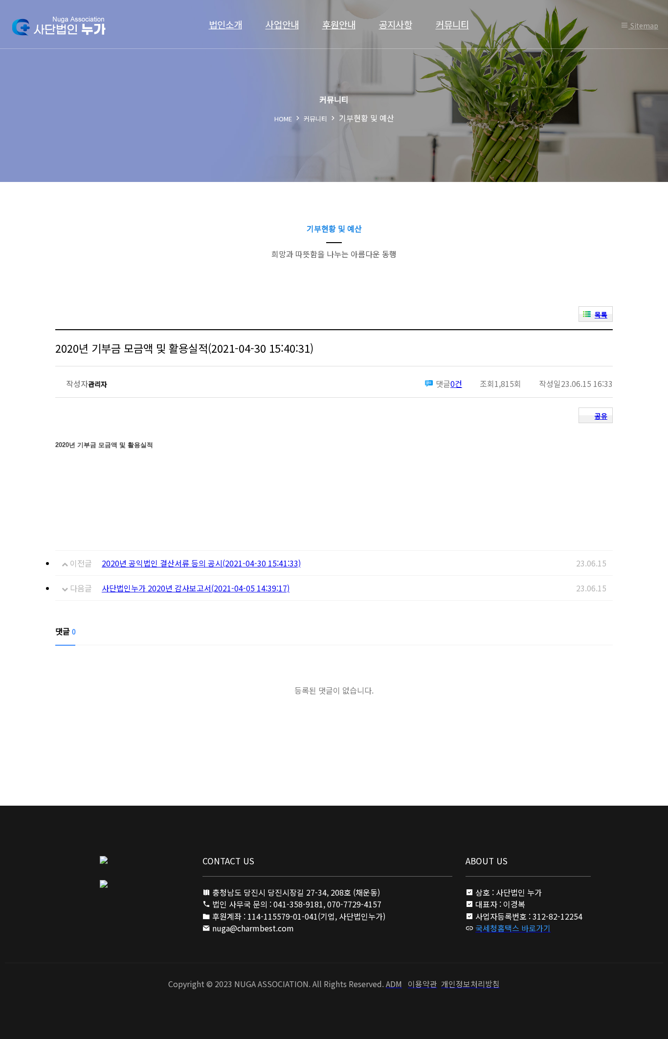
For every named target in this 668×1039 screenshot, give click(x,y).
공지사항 (395, 24)
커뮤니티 (452, 24)
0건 (456, 383)
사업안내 (282, 24)
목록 (601, 314)
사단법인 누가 (58, 26)
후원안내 (339, 24)
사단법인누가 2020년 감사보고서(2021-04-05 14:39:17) (195, 588)
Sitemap (643, 25)
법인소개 (225, 24)
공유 (601, 416)
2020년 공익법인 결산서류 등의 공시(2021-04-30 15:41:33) (201, 563)
